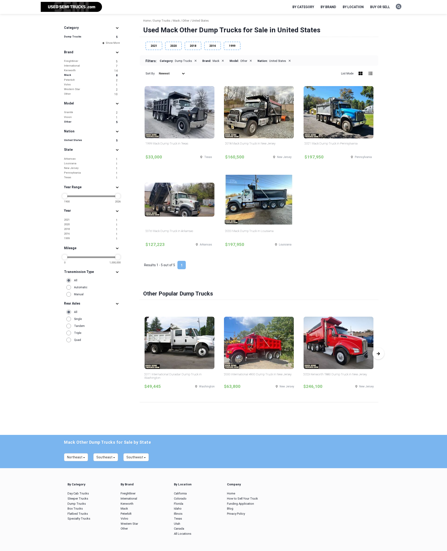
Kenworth (91, 70)
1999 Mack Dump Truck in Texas (167, 143)
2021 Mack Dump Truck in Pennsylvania (331, 143)
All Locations (182, 533)
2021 (91, 220)
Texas (91, 177)
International (91, 66)
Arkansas (91, 159)
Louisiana (91, 163)
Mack (91, 75)
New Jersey (91, 168)
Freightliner (91, 61)
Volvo (91, 85)
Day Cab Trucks (78, 493)
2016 (91, 234)
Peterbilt (91, 80)
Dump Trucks (91, 37)
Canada (179, 528)
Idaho (178, 508)
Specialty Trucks (79, 518)
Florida (178, 503)
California (180, 493)
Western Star (91, 89)
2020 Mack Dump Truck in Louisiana (249, 231)
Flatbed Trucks (78, 513)
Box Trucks (75, 508)
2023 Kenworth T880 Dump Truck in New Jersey (335, 374)
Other (91, 94)
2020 (91, 224)
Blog (230, 508)
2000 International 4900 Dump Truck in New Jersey (257, 374)
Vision (91, 117)
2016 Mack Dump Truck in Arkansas (169, 231)
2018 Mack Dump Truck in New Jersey (250, 143)
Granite (91, 112)
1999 (91, 238)
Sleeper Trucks (78, 498)
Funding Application (240, 503)
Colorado (180, 498)
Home (231, 493)
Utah (177, 523)
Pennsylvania (91, 173)
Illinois (178, 513)
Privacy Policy (236, 513)
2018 (91, 229)
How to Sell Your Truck (242, 498)
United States (91, 140)
